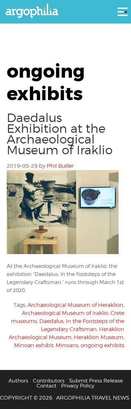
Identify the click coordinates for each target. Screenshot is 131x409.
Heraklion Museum (98, 337)
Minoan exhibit (33, 345)
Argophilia (65, 11)
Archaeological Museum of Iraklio (65, 313)
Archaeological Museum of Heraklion (75, 305)
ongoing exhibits (102, 345)
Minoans (67, 345)
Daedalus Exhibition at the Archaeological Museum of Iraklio (60, 133)
